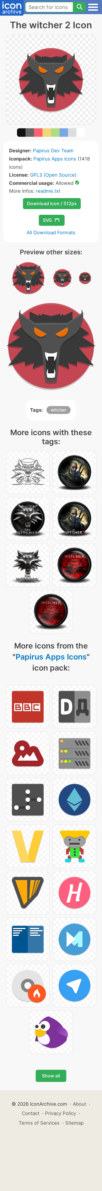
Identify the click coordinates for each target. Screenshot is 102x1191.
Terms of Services (39, 1123)
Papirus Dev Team (53, 150)
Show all (51, 1076)
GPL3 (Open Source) (53, 175)
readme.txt (48, 191)
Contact (30, 1113)
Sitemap (74, 1123)
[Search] (79, 7)
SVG (47, 220)
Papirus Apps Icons (54, 159)
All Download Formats (51, 232)
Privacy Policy (60, 1113)
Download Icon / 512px (52, 203)
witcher (58, 410)
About (79, 1104)
